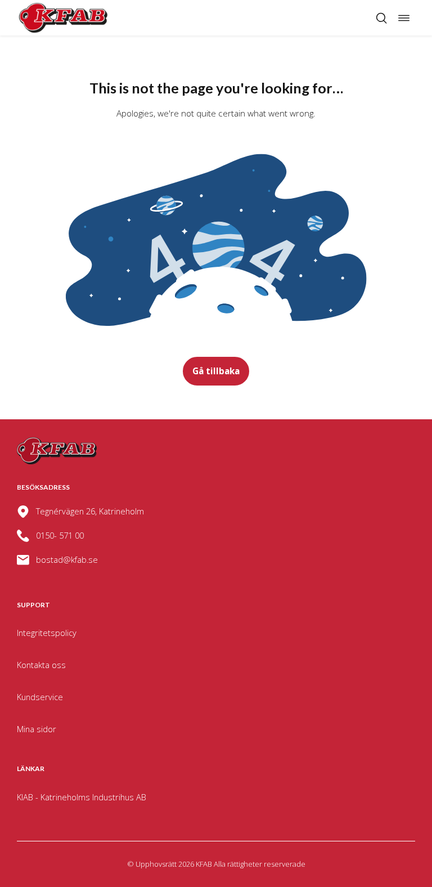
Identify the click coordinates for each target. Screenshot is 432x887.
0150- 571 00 (60, 535)
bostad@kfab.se (67, 559)
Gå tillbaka (216, 371)
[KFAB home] (63, 17)
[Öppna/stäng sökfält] (381, 18)
